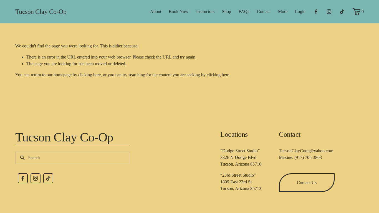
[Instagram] (329, 11)
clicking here (89, 74)
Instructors (205, 11)
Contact (264, 11)
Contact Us (307, 182)
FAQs (244, 11)
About (155, 11)
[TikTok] (342, 11)
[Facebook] (316, 11)
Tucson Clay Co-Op (41, 11)
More (282, 11)
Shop (226, 11)
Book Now (178, 11)
